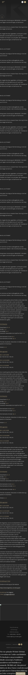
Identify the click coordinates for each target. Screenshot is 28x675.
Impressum (8, 644)
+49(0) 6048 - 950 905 (15, 634)
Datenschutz (15, 644)
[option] (25, 2)
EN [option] (25, 2)
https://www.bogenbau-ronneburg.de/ (10, 587)
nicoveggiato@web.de (9, 594)
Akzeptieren (20, 673)
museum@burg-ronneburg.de (14, 636)
